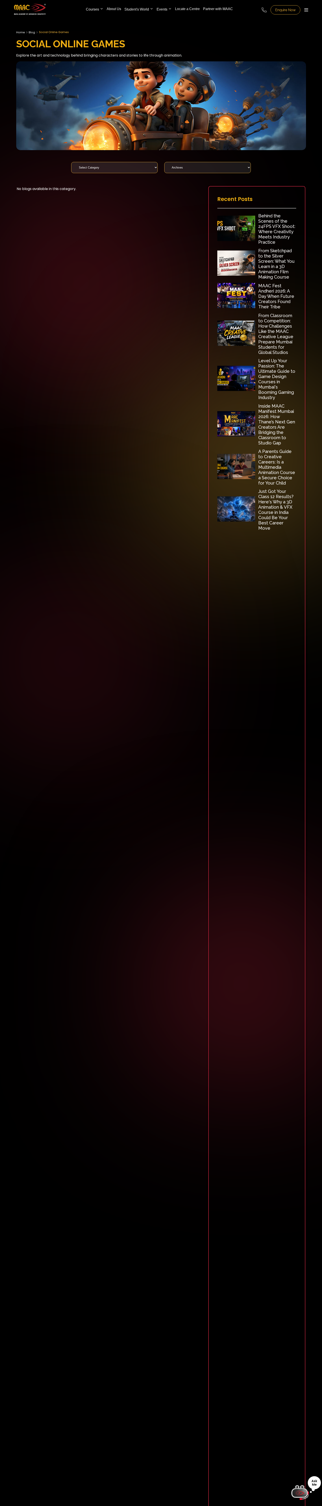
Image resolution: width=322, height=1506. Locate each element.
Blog (32, 32)
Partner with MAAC (218, 9)
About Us (114, 9)
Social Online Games (54, 32)
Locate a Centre (187, 9)
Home (20, 32)
